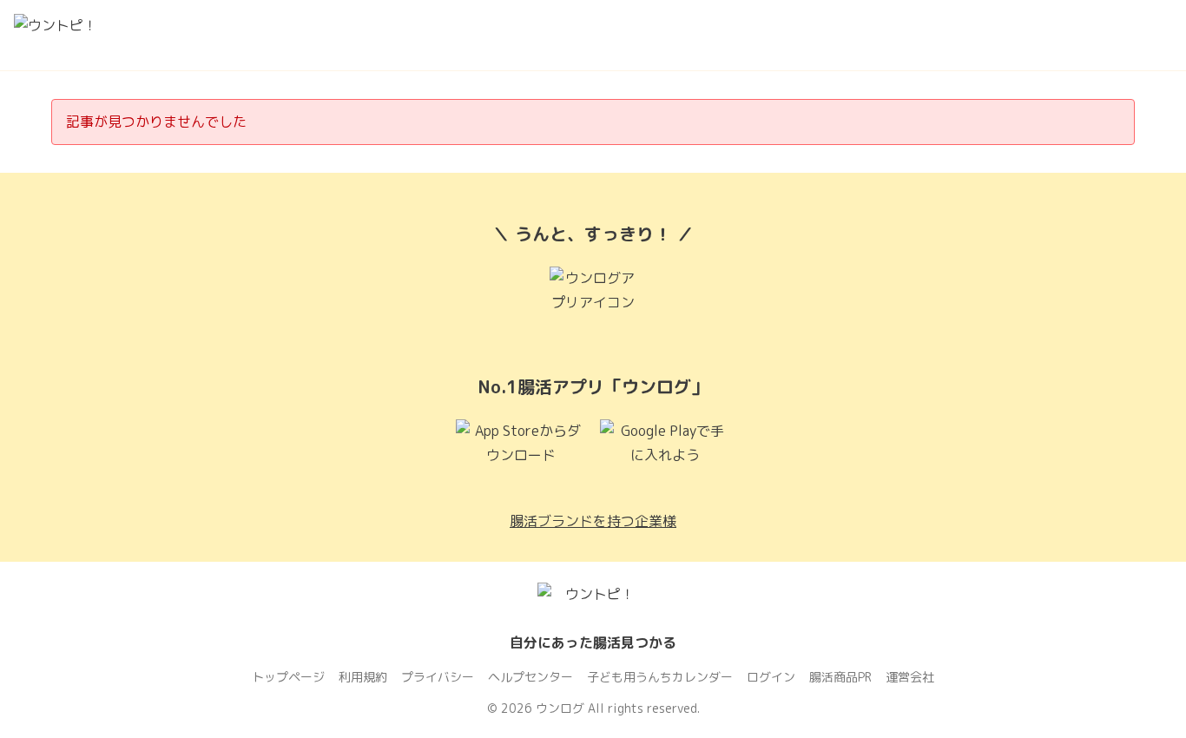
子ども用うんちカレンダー (660, 677)
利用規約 (363, 677)
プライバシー (437, 677)
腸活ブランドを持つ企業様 (593, 520)
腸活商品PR (840, 677)
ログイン (771, 677)
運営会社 (910, 677)
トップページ (288, 677)
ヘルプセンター (530, 677)
